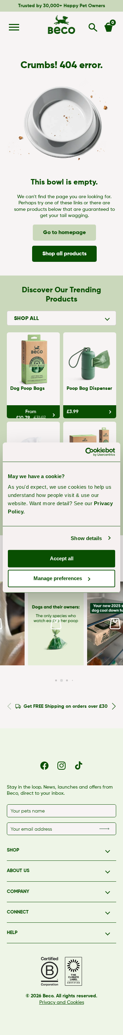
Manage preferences (57, 578)
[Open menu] (14, 27)
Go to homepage (64, 232)
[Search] (93, 27)
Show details (86, 538)
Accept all (61, 558)
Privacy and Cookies (61, 1002)
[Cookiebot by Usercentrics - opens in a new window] (86, 452)
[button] (54, 623)
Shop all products (64, 254)
